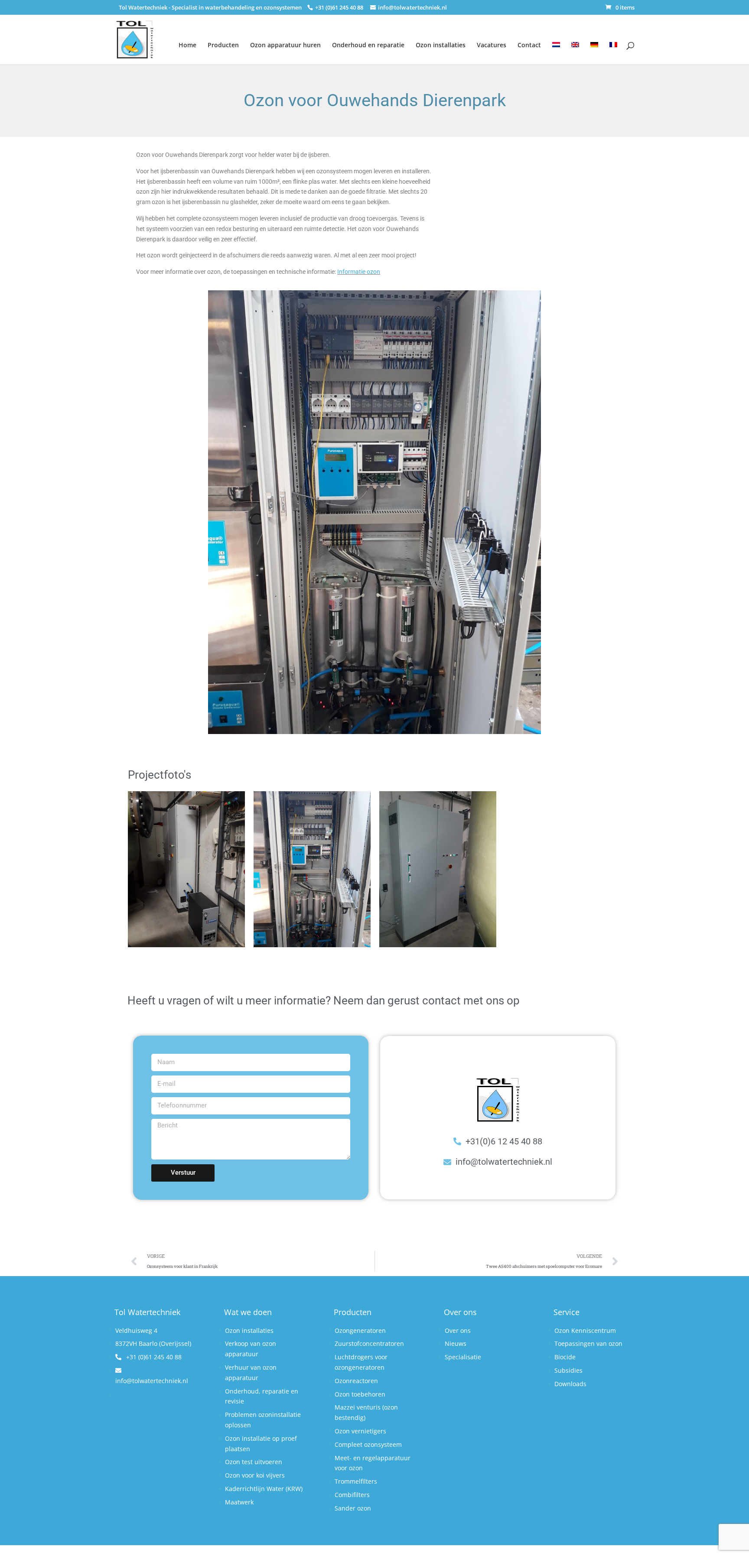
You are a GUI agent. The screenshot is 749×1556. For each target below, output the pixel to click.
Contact (529, 45)
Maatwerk (239, 1502)
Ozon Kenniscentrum (585, 1330)
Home (187, 45)
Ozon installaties (441, 45)
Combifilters (352, 1495)
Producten (223, 45)
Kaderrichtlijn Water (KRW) (264, 1489)
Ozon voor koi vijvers (255, 1475)
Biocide (565, 1357)
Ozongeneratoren (360, 1330)
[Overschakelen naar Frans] (613, 48)
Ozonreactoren (356, 1381)
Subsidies (568, 1370)
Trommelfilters (356, 1481)
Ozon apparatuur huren (285, 45)
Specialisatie (463, 1357)
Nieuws (455, 1343)
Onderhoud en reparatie (368, 45)
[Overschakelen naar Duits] (594, 48)
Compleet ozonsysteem (368, 1444)
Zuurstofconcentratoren (369, 1343)
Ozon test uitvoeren (253, 1462)
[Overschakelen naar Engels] (575, 48)
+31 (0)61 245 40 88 (153, 1357)
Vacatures (491, 45)
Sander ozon (353, 1508)
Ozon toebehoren (360, 1394)
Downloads (570, 1384)
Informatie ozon (358, 271)
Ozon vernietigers (360, 1431)
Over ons (458, 1330)
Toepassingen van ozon (588, 1343)
